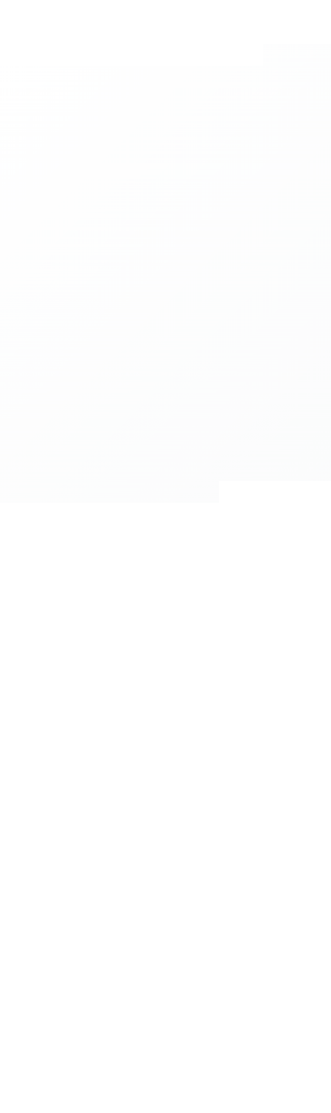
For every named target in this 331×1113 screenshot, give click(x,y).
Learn (197, 3)
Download (208, 3)
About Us (178, 3)
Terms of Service (166, 3)
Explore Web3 (175, 571)
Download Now (155, 571)
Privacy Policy (153, 3)
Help (145, 3)
